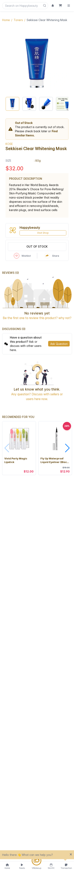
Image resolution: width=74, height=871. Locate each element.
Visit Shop (43, 232)
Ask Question (59, 343)
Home (6, 20)
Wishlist (26, 255)
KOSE (9, 144)
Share (55, 255)
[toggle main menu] (68, 5)
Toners (18, 20)
